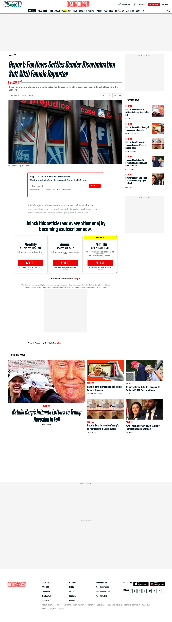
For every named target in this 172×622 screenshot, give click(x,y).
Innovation (119, 11)
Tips (57, 605)
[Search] (168, 11)
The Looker (55, 11)
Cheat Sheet (43, 11)
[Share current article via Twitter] (109, 95)
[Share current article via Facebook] (104, 95)
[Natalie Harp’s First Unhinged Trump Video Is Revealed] (158, 134)
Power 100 (108, 11)
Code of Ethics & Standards (96, 605)
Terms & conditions (123, 605)
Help (75, 605)
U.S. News (130, 11)
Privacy (81, 605)
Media (64, 11)
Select (30, 263)
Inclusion (111, 605)
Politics (90, 11)
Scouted (140, 11)
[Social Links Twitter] (139, 591)
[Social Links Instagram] (145, 591)
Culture (72, 596)
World (71, 592)
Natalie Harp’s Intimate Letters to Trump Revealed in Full (46, 415)
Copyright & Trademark (141, 605)
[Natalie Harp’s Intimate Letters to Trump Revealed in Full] (158, 116)
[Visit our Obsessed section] (20, 4)
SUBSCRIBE (154, 4)
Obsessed (72, 11)
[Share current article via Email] (114, 95)
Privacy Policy (67, 189)
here (60, 343)
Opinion (98, 11)
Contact (51, 605)
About (44, 605)
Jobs (61, 605)
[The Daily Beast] (78, 4)
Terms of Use (57, 189)
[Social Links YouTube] (150, 591)
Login (77, 278)
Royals (82, 11)
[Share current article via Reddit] (120, 95)
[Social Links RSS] (155, 591)
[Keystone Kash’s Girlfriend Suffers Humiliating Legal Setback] (158, 184)
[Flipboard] (160, 591)
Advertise (68, 605)
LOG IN (165, 4)
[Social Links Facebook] (134, 591)
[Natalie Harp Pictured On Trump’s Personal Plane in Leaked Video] (158, 149)
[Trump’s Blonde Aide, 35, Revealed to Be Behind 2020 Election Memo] (158, 166)
